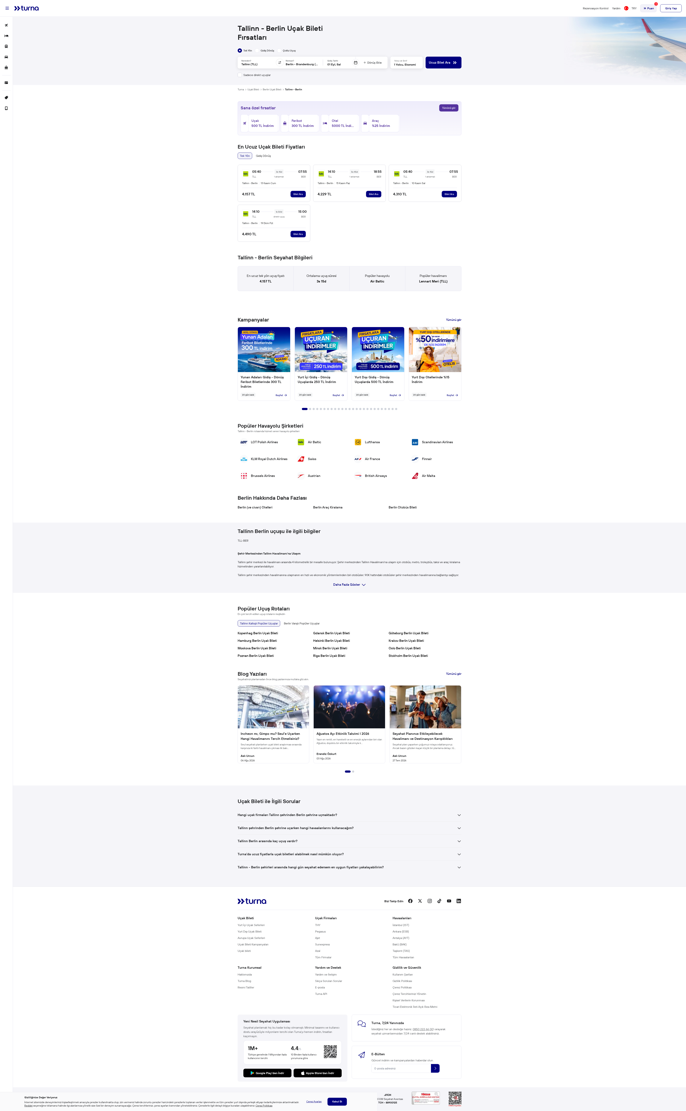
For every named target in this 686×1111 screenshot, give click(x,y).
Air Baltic (377, 281)
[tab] (245, 50)
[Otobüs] (6, 46)
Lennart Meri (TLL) (433, 281)
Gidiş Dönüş (263, 156)
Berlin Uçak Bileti (272, 89)
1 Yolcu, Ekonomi (405, 64)
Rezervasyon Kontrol (596, 8)
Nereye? (290, 60)
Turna (241, 89)
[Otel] (6, 36)
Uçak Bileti (253, 89)
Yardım (616, 8)
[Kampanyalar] (6, 98)
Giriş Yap (671, 8)
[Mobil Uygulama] (6, 108)
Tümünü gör (449, 108)
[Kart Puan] (6, 82)
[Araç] (6, 57)
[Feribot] (6, 67)
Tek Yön (245, 156)
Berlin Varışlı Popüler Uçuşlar (302, 623)
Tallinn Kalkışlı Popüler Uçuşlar (259, 623)
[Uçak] (6, 25)
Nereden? (246, 60)
